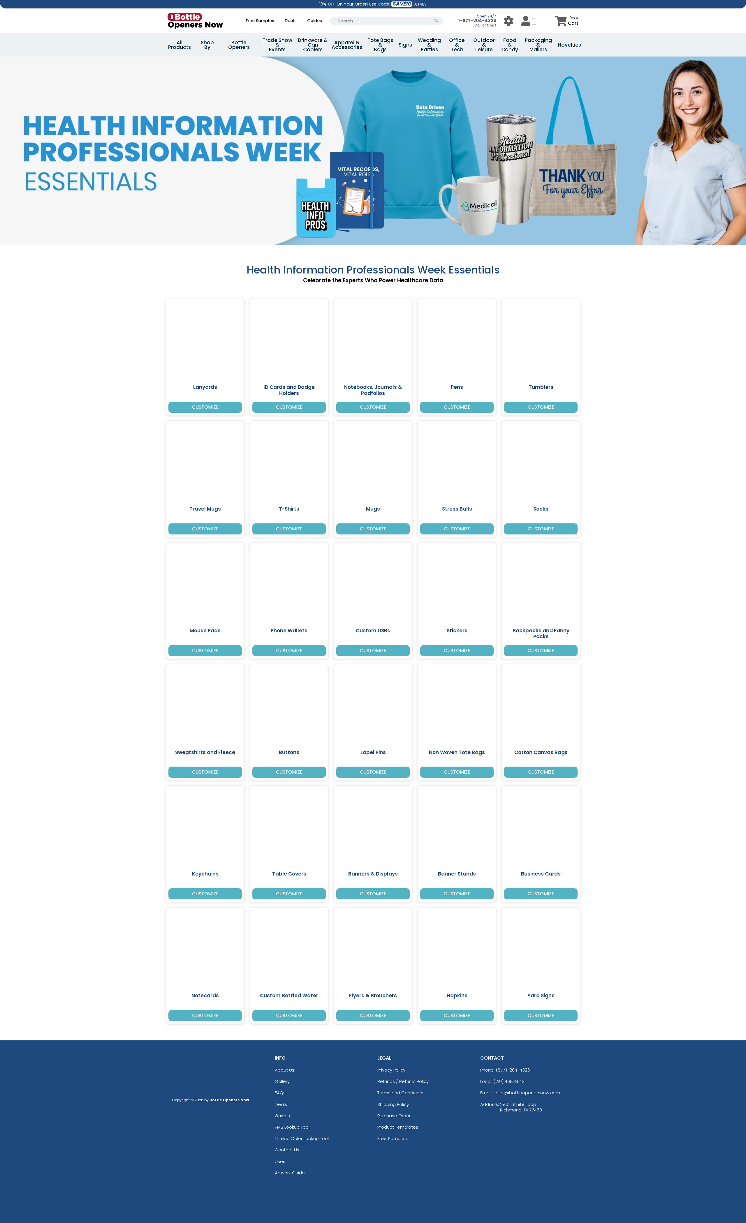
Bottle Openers (239, 45)
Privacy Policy (391, 1070)
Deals (291, 21)
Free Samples (260, 21)
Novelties (569, 45)
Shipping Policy (393, 1104)
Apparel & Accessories (347, 45)
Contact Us (287, 1150)
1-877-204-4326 (477, 20)
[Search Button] (436, 21)
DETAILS (420, 4)
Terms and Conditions (401, 1093)
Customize (205, 407)
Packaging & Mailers (538, 45)
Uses (280, 1161)
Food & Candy (509, 45)
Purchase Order (394, 1116)
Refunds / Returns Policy (403, 1081)
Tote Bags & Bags (380, 45)
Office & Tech (457, 45)
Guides (314, 21)
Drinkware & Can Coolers (313, 45)
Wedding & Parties (429, 45)
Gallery (282, 1081)
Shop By (207, 45)
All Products (179, 45)
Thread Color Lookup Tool (302, 1138)
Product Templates (397, 1127)
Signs (405, 45)
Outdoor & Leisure (484, 45)
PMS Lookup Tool (292, 1127)
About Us (284, 1070)
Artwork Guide (290, 1173)
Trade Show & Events (277, 45)
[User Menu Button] (508, 20)
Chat (491, 25)
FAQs (280, 1093)
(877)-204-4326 (513, 1070)
